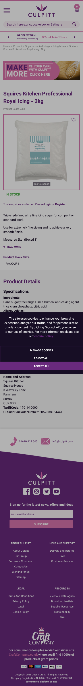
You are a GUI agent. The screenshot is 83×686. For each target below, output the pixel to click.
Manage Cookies (41, 350)
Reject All (41, 358)
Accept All (41, 366)
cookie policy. (44, 336)
